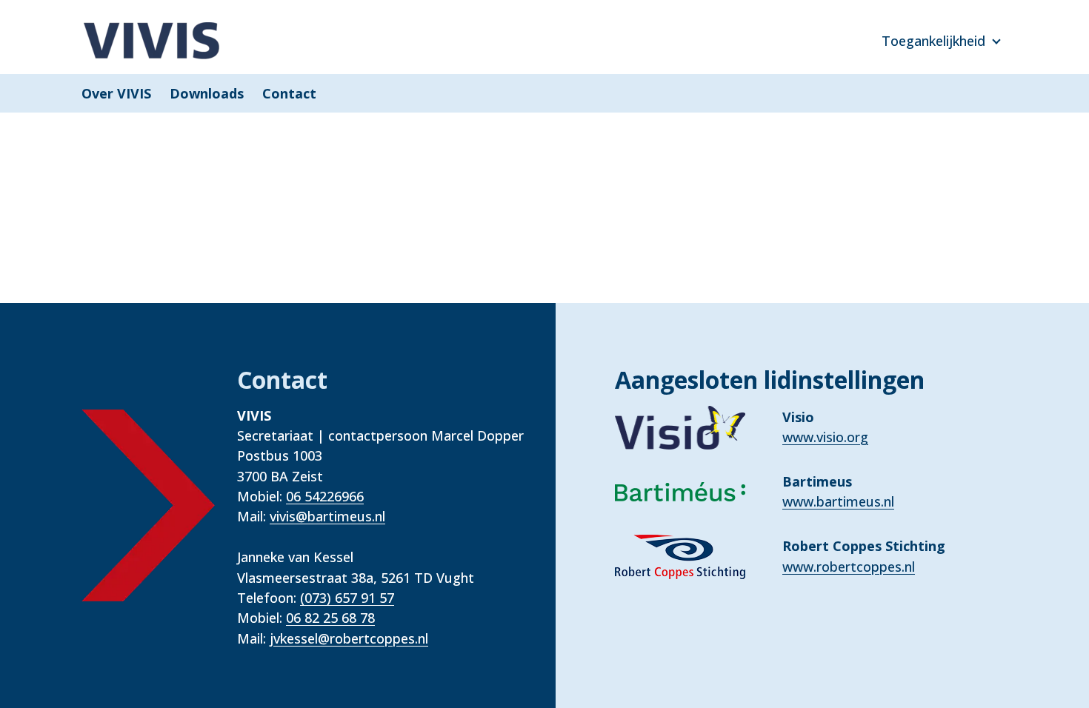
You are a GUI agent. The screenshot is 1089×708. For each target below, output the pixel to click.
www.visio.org (825, 437)
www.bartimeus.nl (838, 501)
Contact (289, 93)
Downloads (207, 93)
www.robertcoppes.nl (848, 566)
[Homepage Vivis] (151, 40)
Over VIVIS (116, 93)
